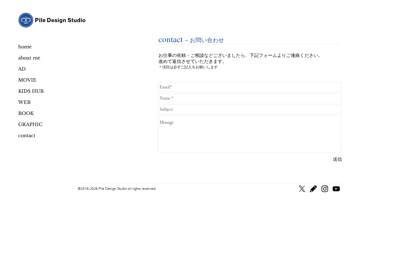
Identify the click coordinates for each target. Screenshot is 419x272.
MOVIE (27, 80)
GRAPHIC (30, 124)
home (25, 47)
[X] (302, 188)
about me (29, 58)
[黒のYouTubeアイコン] (336, 188)
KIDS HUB (31, 91)
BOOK (26, 113)
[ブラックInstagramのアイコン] (324, 188)
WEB (24, 102)
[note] (313, 188)
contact (26, 135)
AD (22, 69)
